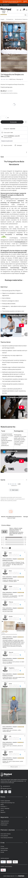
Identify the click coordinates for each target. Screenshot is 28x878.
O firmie (2, 846)
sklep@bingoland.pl (23, 4)
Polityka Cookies (4, 848)
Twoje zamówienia (5, 821)
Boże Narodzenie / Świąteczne (21, 19)
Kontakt (2, 852)
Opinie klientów (4, 850)
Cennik (2, 810)
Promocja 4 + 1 (4, 806)
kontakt (25, 1)
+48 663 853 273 (5, 4)
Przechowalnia (4, 825)
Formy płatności (4, 835)
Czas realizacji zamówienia (7, 837)
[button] (25, 15)
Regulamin (3, 812)
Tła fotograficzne (9, 19)
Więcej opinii (14, 766)
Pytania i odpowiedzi (5, 800)
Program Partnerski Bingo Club (7, 802)
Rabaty (2, 804)
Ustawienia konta (4, 823)
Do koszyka (13, 122)
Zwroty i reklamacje (5, 808)
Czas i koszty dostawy (6, 833)
